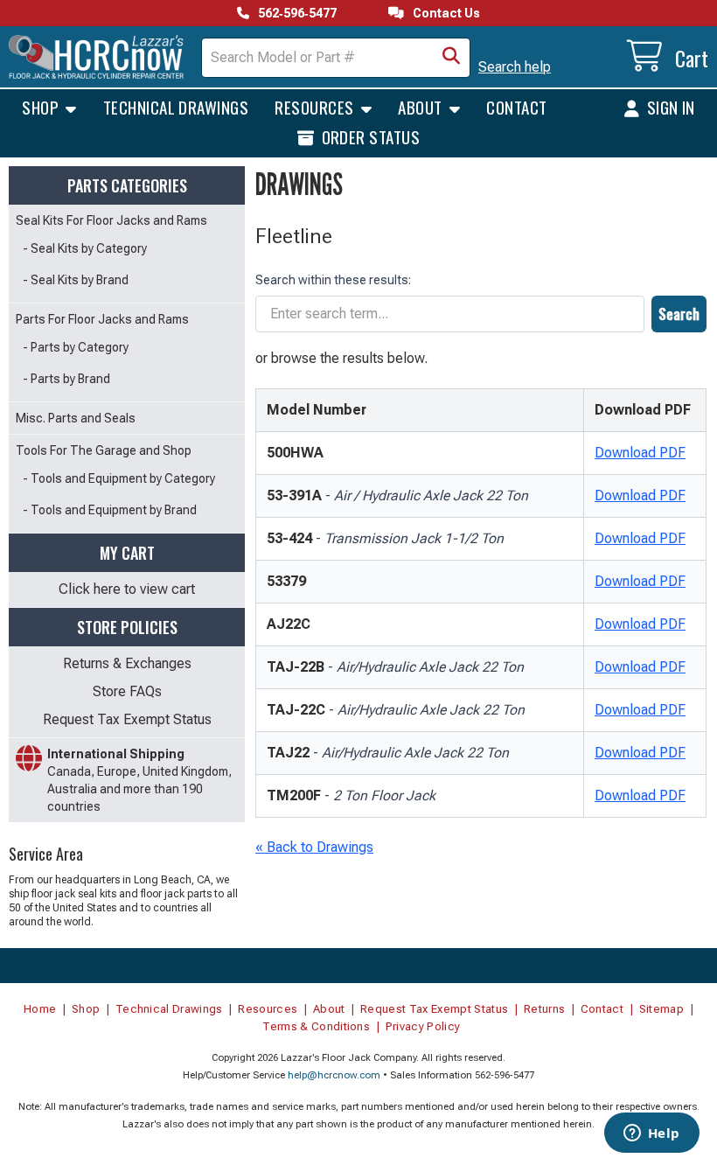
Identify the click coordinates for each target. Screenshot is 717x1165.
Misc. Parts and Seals (76, 418)
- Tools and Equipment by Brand (110, 510)
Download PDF (640, 452)
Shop (42, 106)
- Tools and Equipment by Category (119, 478)
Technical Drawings (176, 106)
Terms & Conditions (316, 1026)
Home (40, 1008)
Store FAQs (127, 691)
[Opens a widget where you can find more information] (651, 1134)
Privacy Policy (423, 1026)
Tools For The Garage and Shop (103, 450)
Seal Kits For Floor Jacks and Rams (111, 220)
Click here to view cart (127, 589)
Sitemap (661, 1008)
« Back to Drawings (314, 847)
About (422, 106)
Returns (544, 1008)
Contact (516, 106)
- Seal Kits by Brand (76, 280)
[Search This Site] (451, 57)
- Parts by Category (76, 347)
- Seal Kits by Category (85, 248)
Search (679, 313)
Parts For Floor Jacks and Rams (102, 319)
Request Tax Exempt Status (127, 719)
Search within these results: (333, 280)
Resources (316, 106)
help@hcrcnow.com (334, 1075)
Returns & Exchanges (127, 663)
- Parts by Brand (66, 379)
